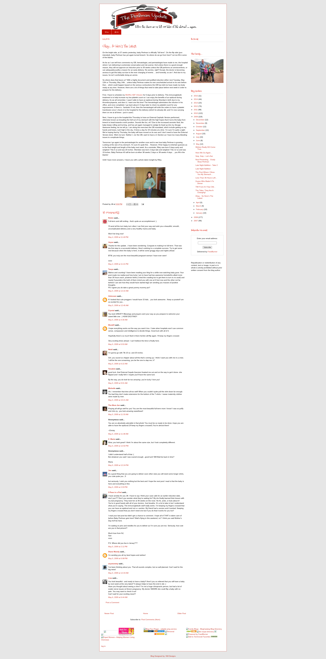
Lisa (110, 578)
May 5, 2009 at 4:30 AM (117, 320)
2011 (196, 110)
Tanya (110, 269)
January (199, 213)
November (200, 123)
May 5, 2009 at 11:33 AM (118, 414)
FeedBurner (212, 252)
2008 (196, 217)
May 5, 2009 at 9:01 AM (117, 383)
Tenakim (112, 369)
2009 (196, 117)
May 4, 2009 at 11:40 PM (118, 237)
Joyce (110, 242)
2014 (196, 99)
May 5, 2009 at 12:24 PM (118, 465)
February (200, 209)
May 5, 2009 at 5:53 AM (117, 344)
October (199, 127)
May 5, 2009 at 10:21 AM (118, 400)
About (116, 32)
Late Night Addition (203, 169)
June (198, 140)
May (198, 144)
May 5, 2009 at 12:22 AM (118, 291)
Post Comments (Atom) (150, 620)
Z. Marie (111, 439)
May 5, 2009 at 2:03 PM (117, 487)
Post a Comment (112, 602)
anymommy (113, 564)
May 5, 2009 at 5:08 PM (117, 558)
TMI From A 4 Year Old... (205, 187)
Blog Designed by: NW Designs (163, 656)
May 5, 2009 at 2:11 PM (117, 547)
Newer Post (109, 613)
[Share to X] (132, 204)
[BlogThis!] (130, 204)
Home (107, 32)
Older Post (181, 613)
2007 (196, 221)
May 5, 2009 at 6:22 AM (117, 364)
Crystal (111, 310)
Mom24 (111, 325)
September (200, 130)
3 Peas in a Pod (115, 492)
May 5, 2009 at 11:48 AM (118, 434)
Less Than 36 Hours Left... (206, 178)
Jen (109, 470)
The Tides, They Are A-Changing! (204, 191)
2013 (196, 103)
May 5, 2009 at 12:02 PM (118, 446)
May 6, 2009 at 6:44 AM (117, 597)
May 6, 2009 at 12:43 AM (118, 573)
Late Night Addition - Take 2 (206, 165)
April (198, 202)
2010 (196, 113)
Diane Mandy (114, 552)
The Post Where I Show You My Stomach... (205, 173)
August (199, 134)
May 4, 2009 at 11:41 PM (118, 264)
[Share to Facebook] (134, 204)
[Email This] (127, 204)
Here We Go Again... (203, 153)
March (199, 206)
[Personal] (169, 631)
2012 (196, 106)
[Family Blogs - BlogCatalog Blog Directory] (204, 629)
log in (103, 646)
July (198, 137)
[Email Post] (142, 204)
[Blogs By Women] (215, 632)
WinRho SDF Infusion (134, 95)
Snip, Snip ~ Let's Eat (204, 156)
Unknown (112, 296)
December (200, 120)
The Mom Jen (114, 405)
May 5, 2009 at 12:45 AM (118, 305)
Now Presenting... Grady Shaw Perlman (205, 161)
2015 (196, 96)
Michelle (112, 388)
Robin (110, 218)
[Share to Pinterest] (137, 204)
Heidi (110, 349)
